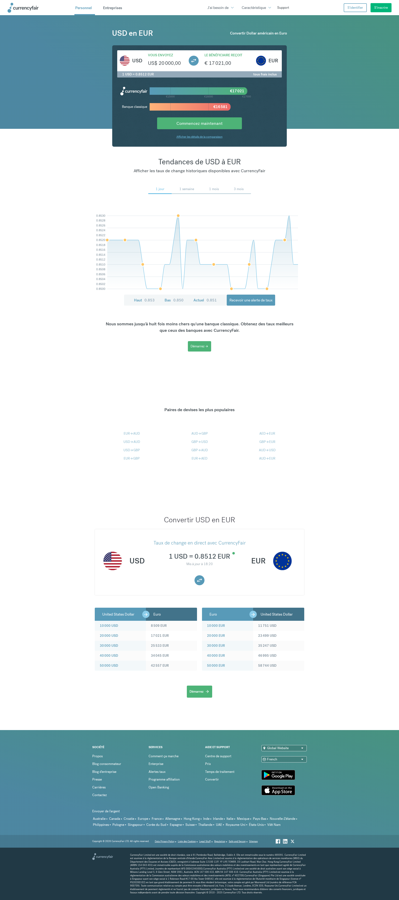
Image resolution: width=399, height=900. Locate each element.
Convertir (212, 779)
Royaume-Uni (235, 825)
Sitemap (253, 841)
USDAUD (131, 442)
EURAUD (132, 433)
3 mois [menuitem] (239, 189)
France (157, 818)
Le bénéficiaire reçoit (223, 55)
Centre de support (218, 756)
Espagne (176, 825)
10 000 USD (109, 625)
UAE (219, 825)
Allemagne (172, 818)
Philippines (101, 825)
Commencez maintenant (199, 123)
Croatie (129, 818)
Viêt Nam (274, 825)
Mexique (243, 818)
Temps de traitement (219, 772)
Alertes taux (157, 772)
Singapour (135, 825)
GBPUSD (199, 442)
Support (283, 7)
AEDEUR (267, 433)
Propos (97, 756)
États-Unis (256, 825)
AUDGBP (199, 433)
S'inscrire (381, 7)
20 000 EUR (216, 635)
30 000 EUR (216, 645)
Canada (114, 818)
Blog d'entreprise (104, 772)
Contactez (99, 795)
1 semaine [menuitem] (186, 189)
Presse (97, 779)
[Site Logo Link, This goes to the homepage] (39, 8)
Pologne (118, 825)
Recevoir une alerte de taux (250, 300)
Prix (208, 764)
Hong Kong (192, 818)
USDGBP (131, 450)
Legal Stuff (205, 841)
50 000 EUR (216, 665)
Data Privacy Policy (164, 841)
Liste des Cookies (187, 841)
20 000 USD (109, 635)
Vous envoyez (160, 55)
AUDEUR (267, 458)
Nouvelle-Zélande (282, 818)
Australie (99, 818)
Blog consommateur (106, 764)
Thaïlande (205, 825)
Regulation (219, 841)
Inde (206, 818)
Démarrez (199, 346)
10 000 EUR (216, 625)
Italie (230, 818)
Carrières (99, 787)
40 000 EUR (216, 655)
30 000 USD (109, 645)
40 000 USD (109, 655)
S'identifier (355, 7)
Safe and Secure (237, 841)
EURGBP (132, 458)
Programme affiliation (164, 779)
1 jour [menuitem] (160, 189)
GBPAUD (199, 450)
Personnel (83, 7)
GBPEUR (267, 442)
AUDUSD (267, 450)
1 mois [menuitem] (214, 189)
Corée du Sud (156, 825)
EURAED (199, 458)
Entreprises (112, 7)
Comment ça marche (164, 756)
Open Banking (159, 787)
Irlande (218, 818)
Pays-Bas (259, 818)
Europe (143, 818)
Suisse (190, 825)
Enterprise (156, 764)
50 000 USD (109, 665)
